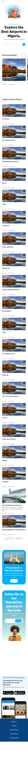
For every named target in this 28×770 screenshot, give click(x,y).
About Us (14, 721)
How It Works (14, 733)
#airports (4, 83)
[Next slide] (24, 55)
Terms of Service (14, 729)
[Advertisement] (14, 661)
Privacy (14, 725)
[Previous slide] (19, 55)
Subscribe (18, 621)
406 (18, 538)
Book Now (14, 581)
